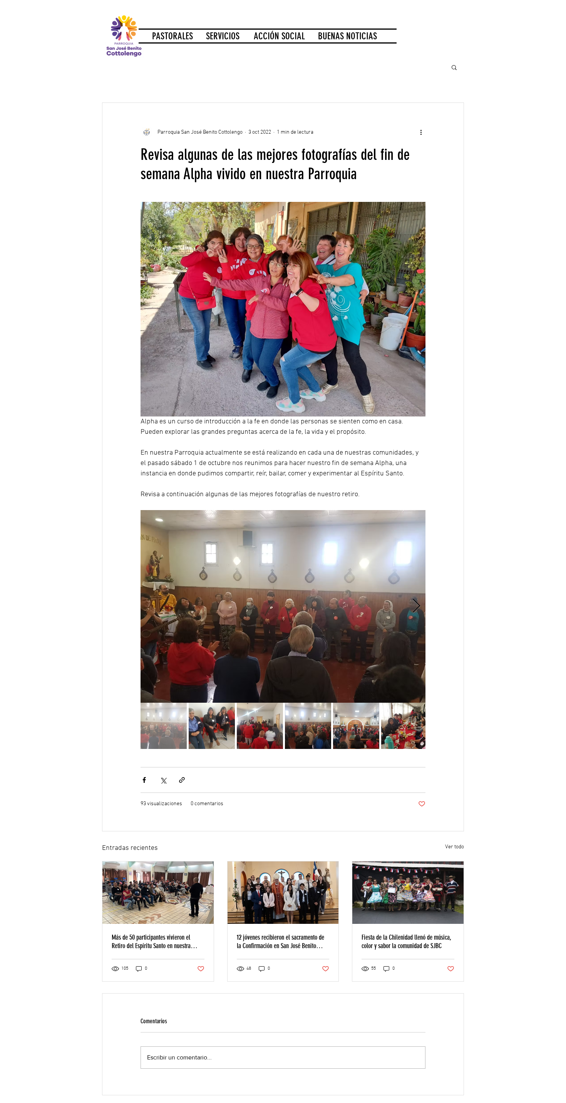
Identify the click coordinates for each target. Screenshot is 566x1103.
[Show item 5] (356, 726)
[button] (454, 67)
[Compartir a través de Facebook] (144, 780)
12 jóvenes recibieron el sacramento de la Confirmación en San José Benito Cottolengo (280, 941)
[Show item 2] (212, 726)
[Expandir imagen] (283, 606)
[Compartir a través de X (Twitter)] (163, 780)
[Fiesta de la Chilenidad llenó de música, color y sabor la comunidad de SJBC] (408, 892)
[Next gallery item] (416, 606)
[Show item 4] (308, 726)
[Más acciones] (420, 132)
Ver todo (454, 847)
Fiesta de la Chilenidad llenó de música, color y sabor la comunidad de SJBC (406, 941)
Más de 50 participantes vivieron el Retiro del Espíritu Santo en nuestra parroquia (151, 941)
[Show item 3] (260, 726)
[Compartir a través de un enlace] (182, 780)
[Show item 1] (164, 726)
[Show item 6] (404, 726)
